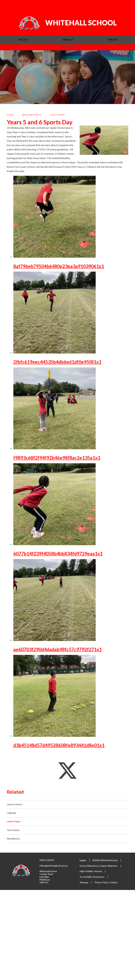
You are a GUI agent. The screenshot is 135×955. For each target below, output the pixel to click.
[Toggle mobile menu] (127, 5)
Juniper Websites (108, 865)
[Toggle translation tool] (108, 5)
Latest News (57, 115)
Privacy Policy (101, 882)
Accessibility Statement (92, 876)
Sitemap (84, 882)
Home (10, 115)
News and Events (32, 115)
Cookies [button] (113, 882)
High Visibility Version (91, 871)
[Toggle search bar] (117, 5)
